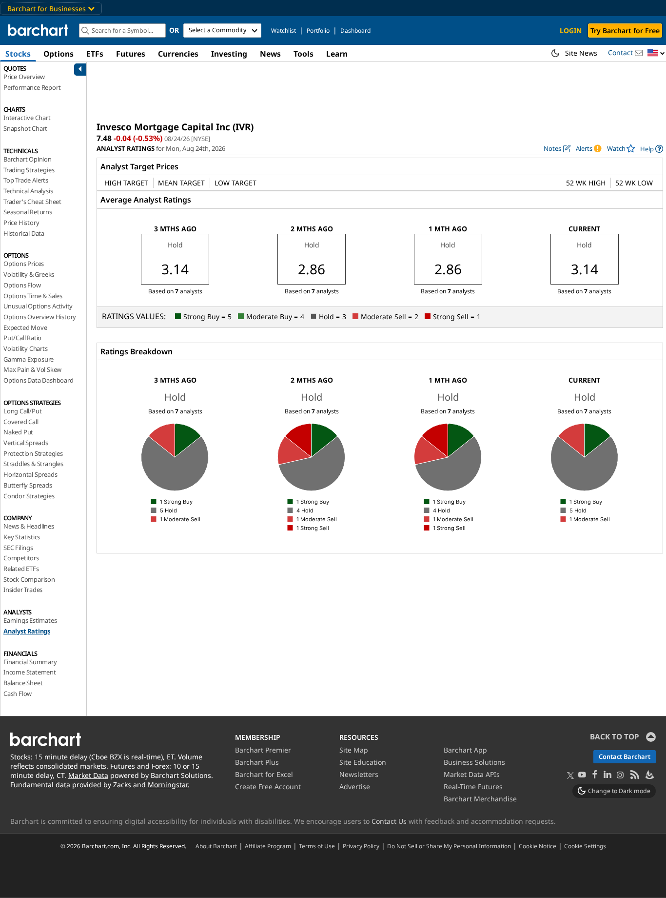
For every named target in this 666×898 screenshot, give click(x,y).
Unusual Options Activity (38, 306)
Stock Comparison (29, 579)
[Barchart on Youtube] (582, 775)
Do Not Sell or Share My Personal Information (449, 846)
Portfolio (318, 30)
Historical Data (23, 233)
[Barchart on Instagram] (620, 775)
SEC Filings (18, 547)
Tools (303, 53)
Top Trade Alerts (25, 180)
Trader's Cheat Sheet (32, 201)
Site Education (362, 762)
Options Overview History (39, 316)
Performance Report (31, 87)
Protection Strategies (33, 453)
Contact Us (389, 821)
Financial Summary (30, 661)
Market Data (88, 775)
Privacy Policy (361, 846)
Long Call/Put (22, 411)
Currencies (178, 53)
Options (58, 53)
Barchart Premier (263, 750)
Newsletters (358, 774)
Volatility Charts (25, 348)
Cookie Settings (585, 846)
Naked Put (18, 432)
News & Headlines (28, 526)
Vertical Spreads (25, 442)
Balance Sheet (22, 682)
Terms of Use (317, 846)
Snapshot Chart (25, 128)
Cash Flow (17, 693)
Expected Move (25, 327)
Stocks (18, 53)
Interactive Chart (27, 117)
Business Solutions (474, 762)
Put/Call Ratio (22, 337)
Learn (337, 53)
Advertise (354, 786)
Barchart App (465, 750)
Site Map (353, 750)
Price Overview (24, 76)
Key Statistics (21, 536)
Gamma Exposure (28, 359)
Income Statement (29, 672)
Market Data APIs (472, 774)
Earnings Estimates (30, 620)
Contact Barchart (624, 756)
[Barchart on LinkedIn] (607, 775)
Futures (130, 53)
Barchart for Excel (264, 774)
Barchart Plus (257, 762)
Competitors (21, 557)
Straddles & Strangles (33, 463)
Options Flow (22, 285)
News (270, 53)
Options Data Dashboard (38, 380)
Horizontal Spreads (30, 474)
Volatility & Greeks (28, 274)
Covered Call (21, 421)
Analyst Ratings (26, 631)
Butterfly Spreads (27, 485)
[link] (651, 148)
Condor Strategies (29, 495)
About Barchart (216, 846)
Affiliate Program (268, 846)
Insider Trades (22, 589)
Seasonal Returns (27, 211)
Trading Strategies (28, 169)
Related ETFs (21, 568)
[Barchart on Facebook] (594, 775)
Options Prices (23, 263)
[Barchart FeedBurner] (649, 775)
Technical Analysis (28, 190)
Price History (21, 222)
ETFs (94, 53)
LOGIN (571, 30)
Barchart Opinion (27, 159)
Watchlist (283, 30)
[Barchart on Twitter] (570, 776)
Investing (229, 53)
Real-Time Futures (473, 786)
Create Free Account (268, 786)
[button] (656, 53)
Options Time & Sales (32, 295)
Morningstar (168, 784)
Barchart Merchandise (480, 798)
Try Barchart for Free (625, 30)
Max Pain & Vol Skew (32, 369)
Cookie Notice (537, 846)
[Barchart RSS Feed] (634, 775)
